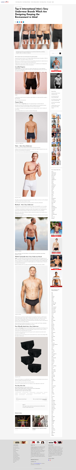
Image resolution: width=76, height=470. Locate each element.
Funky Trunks (53, 376)
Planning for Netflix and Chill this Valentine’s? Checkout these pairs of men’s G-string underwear (27, 388)
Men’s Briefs (14, 449)
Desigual (52, 363)
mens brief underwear (32, 392)
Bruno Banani (53, 336)
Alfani (52, 305)
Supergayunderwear (54, 207)
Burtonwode (53, 340)
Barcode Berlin (53, 320)
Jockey (52, 391)
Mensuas (52, 191)
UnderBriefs (53, 210)
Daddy (52, 356)
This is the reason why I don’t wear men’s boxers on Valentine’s (23, 389)
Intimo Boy (52, 187)
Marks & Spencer (53, 404)
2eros (52, 292)
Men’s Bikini (14, 451)
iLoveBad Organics (18, 68)
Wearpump (52, 218)
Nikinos (52, 194)
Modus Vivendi (53, 408)
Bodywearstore (53, 175)
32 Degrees (52, 296)
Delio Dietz (52, 360)
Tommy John (53, 428)
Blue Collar (52, 328)
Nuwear (52, 195)
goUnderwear (53, 186)
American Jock (53, 309)
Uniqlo (52, 431)
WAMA (16, 258)
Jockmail (52, 392)
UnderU (52, 211)
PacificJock (52, 199)
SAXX (52, 419)
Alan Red (52, 301)
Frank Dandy (53, 375)
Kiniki (52, 190)
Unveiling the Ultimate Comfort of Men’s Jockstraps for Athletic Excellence (55, 106)
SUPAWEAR (53, 420)
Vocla (52, 215)
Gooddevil (52, 379)
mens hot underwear (29, 393)
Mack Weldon (53, 400)
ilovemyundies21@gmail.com (37, 463)
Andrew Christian (53, 174)
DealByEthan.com (53, 179)
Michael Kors (53, 407)
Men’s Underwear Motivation (16, 457)
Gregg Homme (53, 380)
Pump (52, 415)
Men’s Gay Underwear (15, 456)
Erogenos (52, 183)
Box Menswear (53, 332)
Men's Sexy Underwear (18, 6)
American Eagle (53, 308)
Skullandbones (53, 206)
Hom (52, 384)
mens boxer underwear (25, 392)
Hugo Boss (52, 387)
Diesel (52, 364)
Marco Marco (53, 403)
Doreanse (52, 367)
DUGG (52, 182)
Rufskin (52, 203)
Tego (52, 424)
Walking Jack (53, 432)
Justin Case (52, 396)
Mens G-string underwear (22, 393)
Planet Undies (53, 202)
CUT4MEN (52, 178)
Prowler (52, 412)
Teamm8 (52, 423)
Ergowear (52, 372)
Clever (52, 348)
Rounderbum (53, 416)
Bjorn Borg (52, 324)
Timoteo (52, 427)
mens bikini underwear (18, 392)
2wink (52, 293)
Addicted (52, 297)
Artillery (52, 316)
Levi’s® (52, 399)
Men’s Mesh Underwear (15, 450)
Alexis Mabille (53, 304)
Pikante (52, 411)
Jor (51, 395)
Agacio (52, 300)
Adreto (52, 171)
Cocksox (52, 352)
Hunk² (52, 388)
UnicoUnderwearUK (54, 214)
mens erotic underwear (40, 392)
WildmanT (52, 435)
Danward (52, 359)
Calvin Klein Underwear (54, 344)
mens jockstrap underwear (37, 393)
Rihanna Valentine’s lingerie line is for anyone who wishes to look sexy (24, 387)
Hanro (52, 383)
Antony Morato (53, 312)
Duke (52, 368)
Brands (14, 462)
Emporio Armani (53, 371)
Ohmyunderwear (53, 198)
